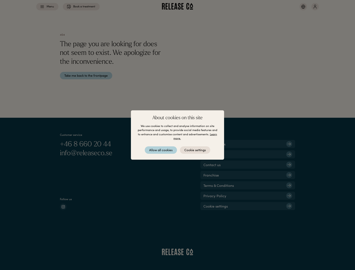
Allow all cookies (161, 150)
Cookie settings (195, 150)
